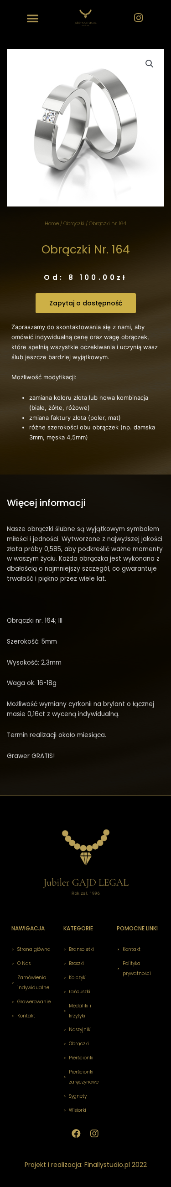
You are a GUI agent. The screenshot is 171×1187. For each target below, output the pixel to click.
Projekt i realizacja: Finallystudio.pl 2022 (86, 1164)
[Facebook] (76, 1134)
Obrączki (73, 223)
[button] (33, 18)
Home (52, 223)
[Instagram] (138, 18)
